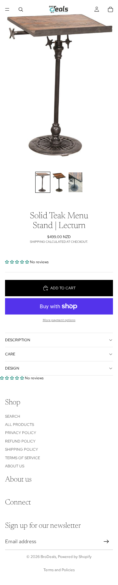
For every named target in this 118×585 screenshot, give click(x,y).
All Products (19, 424)
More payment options (59, 320)
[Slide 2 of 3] (59, 182)
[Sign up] (106, 541)
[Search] (21, 9)
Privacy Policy (20, 432)
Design (12, 368)
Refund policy (20, 440)
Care (10, 354)
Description (17, 340)
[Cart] (110, 9)
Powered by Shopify (75, 556)
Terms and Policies (59, 569)
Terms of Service (22, 457)
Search (12, 416)
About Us (14, 466)
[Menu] (7, 9)
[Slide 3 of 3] (75, 182)
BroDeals (48, 556)
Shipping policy (21, 449)
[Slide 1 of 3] (43, 182)
